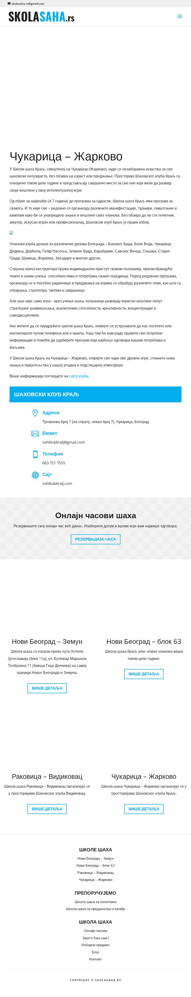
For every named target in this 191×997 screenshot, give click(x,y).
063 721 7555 (53, 463)
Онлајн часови (95, 930)
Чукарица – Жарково (95, 879)
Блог (95, 952)
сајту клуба (78, 376)
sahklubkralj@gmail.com (63, 442)
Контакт (95, 959)
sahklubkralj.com (57, 483)
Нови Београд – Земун (95, 858)
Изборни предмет (96, 944)
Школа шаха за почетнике (95, 901)
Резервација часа (95, 539)
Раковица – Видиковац (95, 872)
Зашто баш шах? (95, 937)
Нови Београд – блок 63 (95, 865)
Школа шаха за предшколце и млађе (95, 908)
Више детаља (47, 688)
